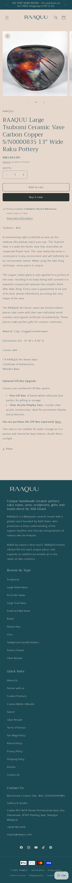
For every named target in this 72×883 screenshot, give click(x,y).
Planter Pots (13, 626)
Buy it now (36, 197)
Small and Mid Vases (18, 611)
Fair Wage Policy (16, 735)
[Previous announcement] (6, 5)
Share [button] (9, 449)
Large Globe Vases (17, 587)
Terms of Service (16, 727)
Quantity (7, 168)
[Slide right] (44, 102)
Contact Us (13, 775)
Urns (9, 634)
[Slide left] (28, 102)
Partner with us (15, 688)
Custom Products (17, 696)
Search (11, 712)
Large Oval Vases (16, 603)
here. (58, 421)
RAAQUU (23, 870)
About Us (12, 680)
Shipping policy (36, 875)
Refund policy (38, 870)
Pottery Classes (15, 650)
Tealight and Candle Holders (23, 642)
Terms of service (18, 875)
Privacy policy (54, 870)
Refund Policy (15, 743)
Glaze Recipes (15, 658)
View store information (19, 218)
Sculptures (13, 579)
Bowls (10, 618)
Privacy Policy (15, 751)
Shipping (6, 162)
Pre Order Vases (16, 595)
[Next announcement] (65, 5)
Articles (11, 767)
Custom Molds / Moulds (20, 704)
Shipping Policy (15, 759)
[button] (7, 17)
